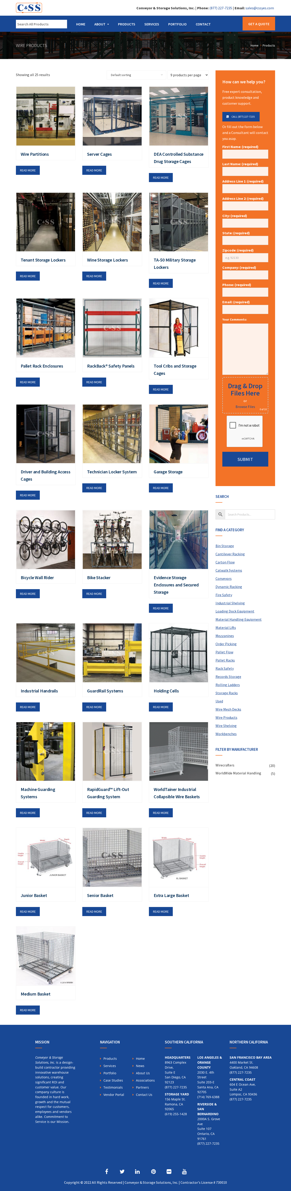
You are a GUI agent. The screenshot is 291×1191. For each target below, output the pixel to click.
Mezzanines (225, 635)
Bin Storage (225, 546)
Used (219, 701)
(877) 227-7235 (220, 8)
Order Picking (226, 644)
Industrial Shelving (230, 603)
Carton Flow (225, 562)
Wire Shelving (226, 725)
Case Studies (113, 1080)
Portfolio (177, 24)
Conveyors (224, 578)
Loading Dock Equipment (235, 611)
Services (151, 24)
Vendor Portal (113, 1094)
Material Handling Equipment (239, 619)
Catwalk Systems (229, 570)
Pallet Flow (224, 652)
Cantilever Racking (230, 554)
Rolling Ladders (228, 684)
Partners (142, 1087)
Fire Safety (224, 595)
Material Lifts (226, 627)
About (99, 24)
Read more (28, 170)
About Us (143, 1073)
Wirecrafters (225, 765)
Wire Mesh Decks (228, 709)
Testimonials (113, 1087)
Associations (145, 1080)
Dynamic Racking (229, 586)
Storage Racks (227, 693)
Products (126, 24)
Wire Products (226, 717)
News (140, 1066)
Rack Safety (225, 668)
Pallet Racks (225, 660)
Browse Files (245, 406)
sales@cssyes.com (260, 8)
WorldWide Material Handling (238, 773)
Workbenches (226, 733)
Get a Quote (258, 24)
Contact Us (144, 1094)
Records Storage (228, 676)
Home (80, 24)
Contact (203, 24)
